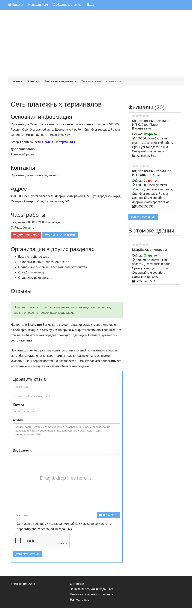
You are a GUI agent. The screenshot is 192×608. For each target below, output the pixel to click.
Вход (90, 4)
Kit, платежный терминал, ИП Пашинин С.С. (152, 173)
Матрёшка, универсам (149, 249)
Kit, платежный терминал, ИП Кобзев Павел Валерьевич (152, 124)
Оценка (18, 404)
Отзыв (18, 419)
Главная (16, 81)
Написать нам (38, 4)
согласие (100, 523)
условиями (40, 523)
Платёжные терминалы (60, 81)
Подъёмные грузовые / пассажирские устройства (52, 267)
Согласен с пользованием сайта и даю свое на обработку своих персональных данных (64, 526)
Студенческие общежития (36, 277)
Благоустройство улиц (33, 256)
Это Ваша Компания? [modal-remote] (59, 235)
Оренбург (33, 81)
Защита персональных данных (91, 589)
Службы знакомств (31, 272)
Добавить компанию (67, 4)
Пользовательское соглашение (91, 594)
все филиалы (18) (143, 216)
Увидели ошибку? (26, 235)
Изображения (23, 450)
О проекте (77, 583)
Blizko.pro (15, 5)
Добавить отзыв (27, 554)
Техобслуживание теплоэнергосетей (43, 261)
